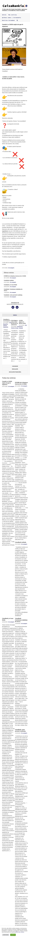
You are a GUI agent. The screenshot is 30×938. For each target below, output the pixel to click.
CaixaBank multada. (9, 280)
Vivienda (21, 328)
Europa (16, 328)
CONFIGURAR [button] (5, 934)
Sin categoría (11, 267)
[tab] (15, 315)
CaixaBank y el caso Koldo (10, 284)
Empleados (5, 327)
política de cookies (19, 932)
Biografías (5, 324)
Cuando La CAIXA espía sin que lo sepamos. (7, 383)
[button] (17, 20)
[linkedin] (17, 307)
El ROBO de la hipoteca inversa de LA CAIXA (15, 276)
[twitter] (13, 307)
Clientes (5, 325)
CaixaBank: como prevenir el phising (13, 295)
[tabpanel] (15, 341)
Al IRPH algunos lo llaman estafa (22, 322)
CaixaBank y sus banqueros (7, 320)
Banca (10, 322)
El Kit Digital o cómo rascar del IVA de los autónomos (14, 322)
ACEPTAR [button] (13, 934)
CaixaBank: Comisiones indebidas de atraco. (21, 620)
